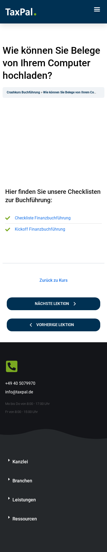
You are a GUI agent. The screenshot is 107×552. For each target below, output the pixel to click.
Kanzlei (20, 461)
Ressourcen (24, 518)
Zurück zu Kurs (53, 280)
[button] (97, 9)
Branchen (22, 480)
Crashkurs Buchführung (24, 92)
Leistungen (24, 499)
